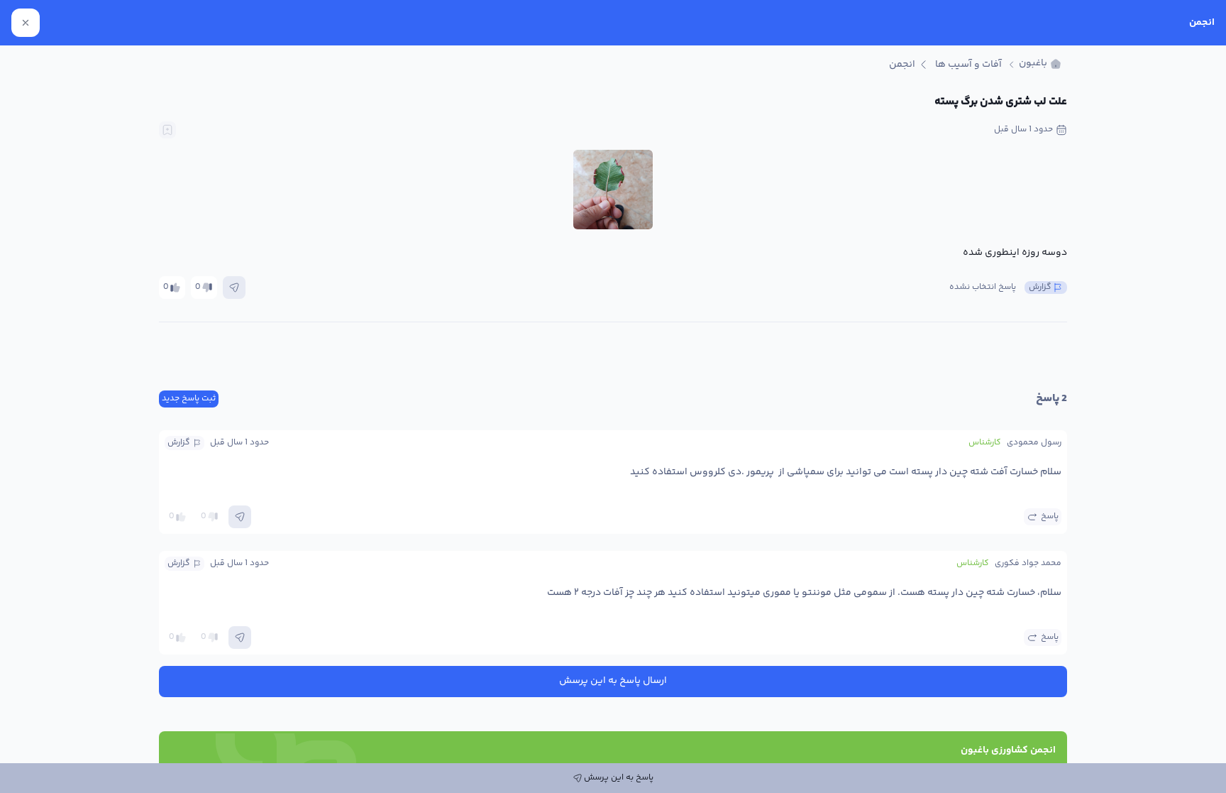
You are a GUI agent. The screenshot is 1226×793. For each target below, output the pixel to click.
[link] (1040, 64)
